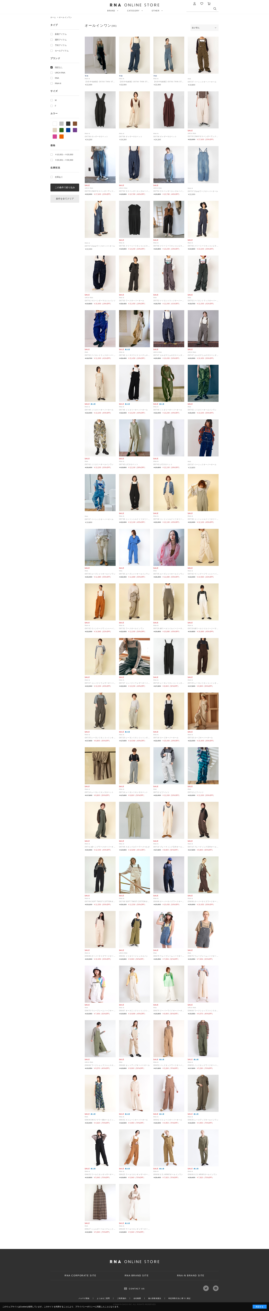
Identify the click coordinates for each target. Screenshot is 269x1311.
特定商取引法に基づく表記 (179, 1298)
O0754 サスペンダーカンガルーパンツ (135, 191)
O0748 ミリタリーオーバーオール (99, 410)
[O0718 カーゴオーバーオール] (168, 711)
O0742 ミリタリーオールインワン (202, 410)
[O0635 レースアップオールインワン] (203, 1093)
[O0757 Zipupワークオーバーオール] (203, 164)
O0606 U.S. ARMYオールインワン (168, 1174)
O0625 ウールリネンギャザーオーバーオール (104, 1174)
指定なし (59, 67)
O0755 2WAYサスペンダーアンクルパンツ (206, 136)
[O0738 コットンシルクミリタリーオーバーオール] (134, 492)
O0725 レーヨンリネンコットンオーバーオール (173, 683)
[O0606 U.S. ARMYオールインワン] (168, 1147)
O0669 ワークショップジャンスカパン (204, 1011)
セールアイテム (62, 51)
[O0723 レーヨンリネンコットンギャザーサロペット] (134, 711)
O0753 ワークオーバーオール (131, 301)
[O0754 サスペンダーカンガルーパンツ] (134, 164)
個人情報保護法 (154, 1298)
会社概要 (137, 1298)
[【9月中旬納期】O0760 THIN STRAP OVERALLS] (100, 55)
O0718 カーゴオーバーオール (165, 738)
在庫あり (59, 177)
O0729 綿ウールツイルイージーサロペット (171, 628)
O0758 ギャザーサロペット (96, 137)
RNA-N (58, 83)
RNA (57, 78)
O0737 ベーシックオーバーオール (202, 82)
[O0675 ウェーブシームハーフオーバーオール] (168, 929)
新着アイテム (61, 34)
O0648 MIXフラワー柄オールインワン (101, 1120)
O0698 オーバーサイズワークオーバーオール (172, 901)
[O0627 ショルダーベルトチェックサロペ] (100, 1202)
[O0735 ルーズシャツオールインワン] (100, 547)
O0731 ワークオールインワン (131, 628)
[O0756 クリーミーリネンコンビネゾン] (134, 219)
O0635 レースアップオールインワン (203, 1120)
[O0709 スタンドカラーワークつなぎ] (134, 820)
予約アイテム (61, 45)
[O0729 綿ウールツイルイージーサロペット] (168, 601)
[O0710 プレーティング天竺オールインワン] (168, 820)
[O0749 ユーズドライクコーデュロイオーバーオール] (134, 328)
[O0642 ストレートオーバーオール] (134, 1093)
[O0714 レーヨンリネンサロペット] (100, 765)
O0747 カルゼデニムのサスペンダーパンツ (171, 355)
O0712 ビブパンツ (161, 792)
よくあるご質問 (103, 1298)
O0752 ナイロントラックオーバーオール (170, 301)
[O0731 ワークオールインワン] (134, 601)
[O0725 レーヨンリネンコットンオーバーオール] (168, 656)
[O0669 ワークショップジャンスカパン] (203, 984)
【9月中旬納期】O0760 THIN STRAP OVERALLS (106, 82)
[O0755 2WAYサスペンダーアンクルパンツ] (203, 109)
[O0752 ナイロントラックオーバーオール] (168, 274)
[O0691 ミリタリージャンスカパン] (134, 929)
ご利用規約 (121, 1298)
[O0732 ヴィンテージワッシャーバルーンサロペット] (203, 547)
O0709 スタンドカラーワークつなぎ (134, 847)
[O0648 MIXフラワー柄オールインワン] (100, 1093)
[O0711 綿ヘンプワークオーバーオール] (100, 820)
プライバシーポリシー (85, 1307)
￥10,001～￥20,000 (64, 154)
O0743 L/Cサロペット (128, 464)
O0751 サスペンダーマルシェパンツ (100, 301)
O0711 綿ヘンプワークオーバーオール (101, 847)
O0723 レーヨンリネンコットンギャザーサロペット (141, 738)
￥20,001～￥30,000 (64, 160)
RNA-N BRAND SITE (190, 1275)
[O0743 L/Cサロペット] (134, 437)
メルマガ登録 (83, 1298)
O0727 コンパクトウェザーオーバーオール (103, 683)
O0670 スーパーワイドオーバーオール (169, 1011)
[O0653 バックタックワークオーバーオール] (168, 1038)
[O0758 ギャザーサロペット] (100, 109)
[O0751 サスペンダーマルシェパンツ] (100, 274)
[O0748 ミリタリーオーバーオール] (100, 383)
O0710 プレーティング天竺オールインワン (171, 847)
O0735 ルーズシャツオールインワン (100, 574)
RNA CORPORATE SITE (80, 1275)
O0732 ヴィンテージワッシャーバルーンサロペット (209, 574)
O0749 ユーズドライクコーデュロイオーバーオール (141, 355)
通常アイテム (61, 40)
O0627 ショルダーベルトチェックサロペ (102, 1229)
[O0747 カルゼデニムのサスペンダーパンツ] (168, 328)
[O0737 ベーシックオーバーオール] (203, 55)
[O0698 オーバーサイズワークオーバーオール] (168, 874)
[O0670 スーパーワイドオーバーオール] (168, 984)
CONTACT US (137, 1289)
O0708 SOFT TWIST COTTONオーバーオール (104, 901)
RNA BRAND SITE (137, 1275)
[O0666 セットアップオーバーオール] (134, 1038)
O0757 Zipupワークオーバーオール (203, 191)
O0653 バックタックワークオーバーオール (171, 1065)
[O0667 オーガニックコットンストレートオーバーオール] (134, 984)
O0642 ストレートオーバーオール (133, 1120)
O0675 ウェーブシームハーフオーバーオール (172, 956)
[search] (216, 9)
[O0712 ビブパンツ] (168, 765)
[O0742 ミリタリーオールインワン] (203, 383)
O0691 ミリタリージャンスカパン (133, 956)
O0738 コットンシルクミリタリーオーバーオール (140, 519)
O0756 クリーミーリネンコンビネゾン (135, 246)
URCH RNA (60, 73)
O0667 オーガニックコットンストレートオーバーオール (142, 1011)
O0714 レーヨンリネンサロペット (99, 792)
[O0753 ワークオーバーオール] (134, 274)
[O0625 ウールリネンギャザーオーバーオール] (100, 1147)
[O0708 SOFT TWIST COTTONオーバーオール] (100, 874)
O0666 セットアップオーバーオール (134, 1065)
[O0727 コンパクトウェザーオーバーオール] (100, 656)
